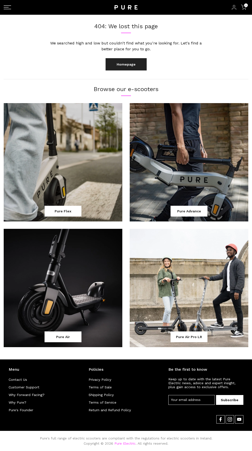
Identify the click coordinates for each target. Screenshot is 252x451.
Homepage (126, 64)
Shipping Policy (101, 395)
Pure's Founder (21, 410)
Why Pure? (17, 402)
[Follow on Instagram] (230, 419)
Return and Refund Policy (110, 410)
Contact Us (18, 380)
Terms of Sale (100, 387)
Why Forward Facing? (27, 395)
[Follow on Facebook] (220, 419)
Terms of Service (102, 402)
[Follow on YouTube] (239, 419)
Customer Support (24, 387)
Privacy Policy (100, 380)
